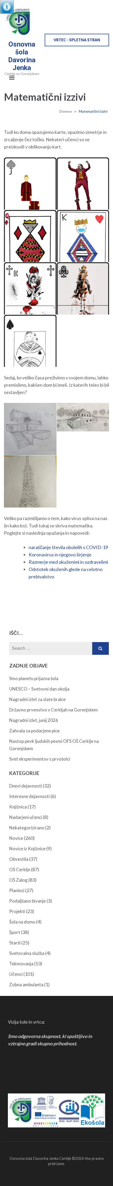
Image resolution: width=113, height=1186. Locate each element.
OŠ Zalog (18, 880)
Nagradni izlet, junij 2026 (33, 720)
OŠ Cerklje (19, 869)
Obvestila (18, 859)
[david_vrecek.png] (30, 200)
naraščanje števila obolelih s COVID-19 (68, 547)
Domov (65, 111)
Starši (14, 942)
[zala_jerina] (83, 417)
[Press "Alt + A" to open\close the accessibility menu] (7, 7)
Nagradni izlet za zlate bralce (37, 699)
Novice (16, 838)
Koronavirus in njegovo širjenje (60, 554)
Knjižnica (18, 806)
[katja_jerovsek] (30, 253)
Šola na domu (22, 922)
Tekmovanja (21, 963)
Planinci (16, 890)
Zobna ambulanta (26, 984)
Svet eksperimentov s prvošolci (39, 759)
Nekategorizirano (26, 827)
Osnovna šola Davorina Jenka (21, 56)
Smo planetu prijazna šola (33, 678)
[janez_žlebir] (30, 433)
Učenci (16, 974)
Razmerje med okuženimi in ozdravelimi (68, 562)
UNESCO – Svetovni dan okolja (39, 689)
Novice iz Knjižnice (27, 848)
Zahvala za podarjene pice (34, 730)
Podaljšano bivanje (27, 901)
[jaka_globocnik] (83, 200)
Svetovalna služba (26, 953)
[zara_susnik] (30, 358)
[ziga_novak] (83, 305)
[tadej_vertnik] (30, 305)
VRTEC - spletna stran (77, 40)
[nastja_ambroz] (83, 253)
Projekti (17, 911)
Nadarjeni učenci (25, 817)
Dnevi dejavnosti (25, 786)
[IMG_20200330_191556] (30, 496)
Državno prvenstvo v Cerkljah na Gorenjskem (53, 709)
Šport (14, 932)
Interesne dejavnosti (29, 796)
